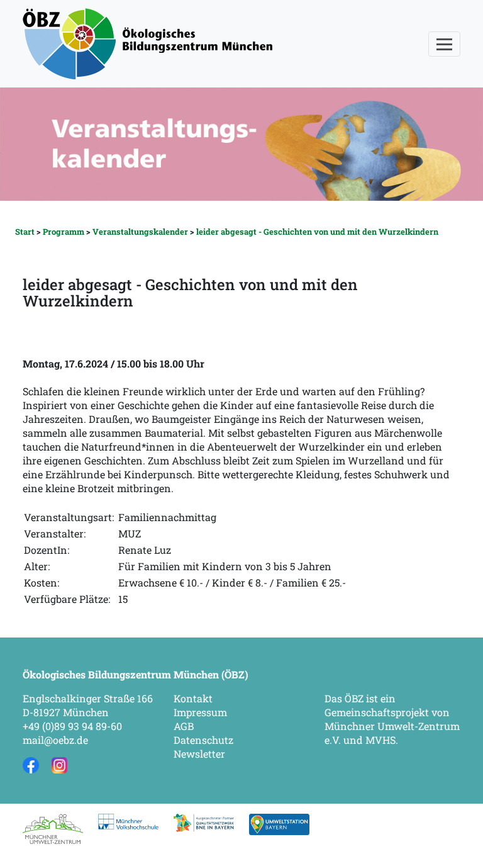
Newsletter (199, 753)
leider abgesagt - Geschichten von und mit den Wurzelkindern (317, 231)
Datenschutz (203, 739)
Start (25, 231)
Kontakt (193, 698)
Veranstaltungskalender (140, 231)
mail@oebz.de (55, 739)
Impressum (200, 712)
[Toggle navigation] (444, 44)
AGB (184, 726)
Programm (63, 231)
